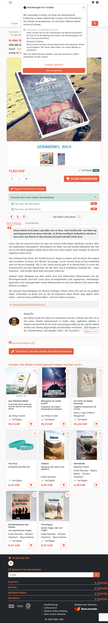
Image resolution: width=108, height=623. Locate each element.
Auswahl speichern (54, 64)
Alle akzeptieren (54, 70)
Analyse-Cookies (34, 41)
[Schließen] (84, 7)
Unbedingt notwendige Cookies (42, 29)
